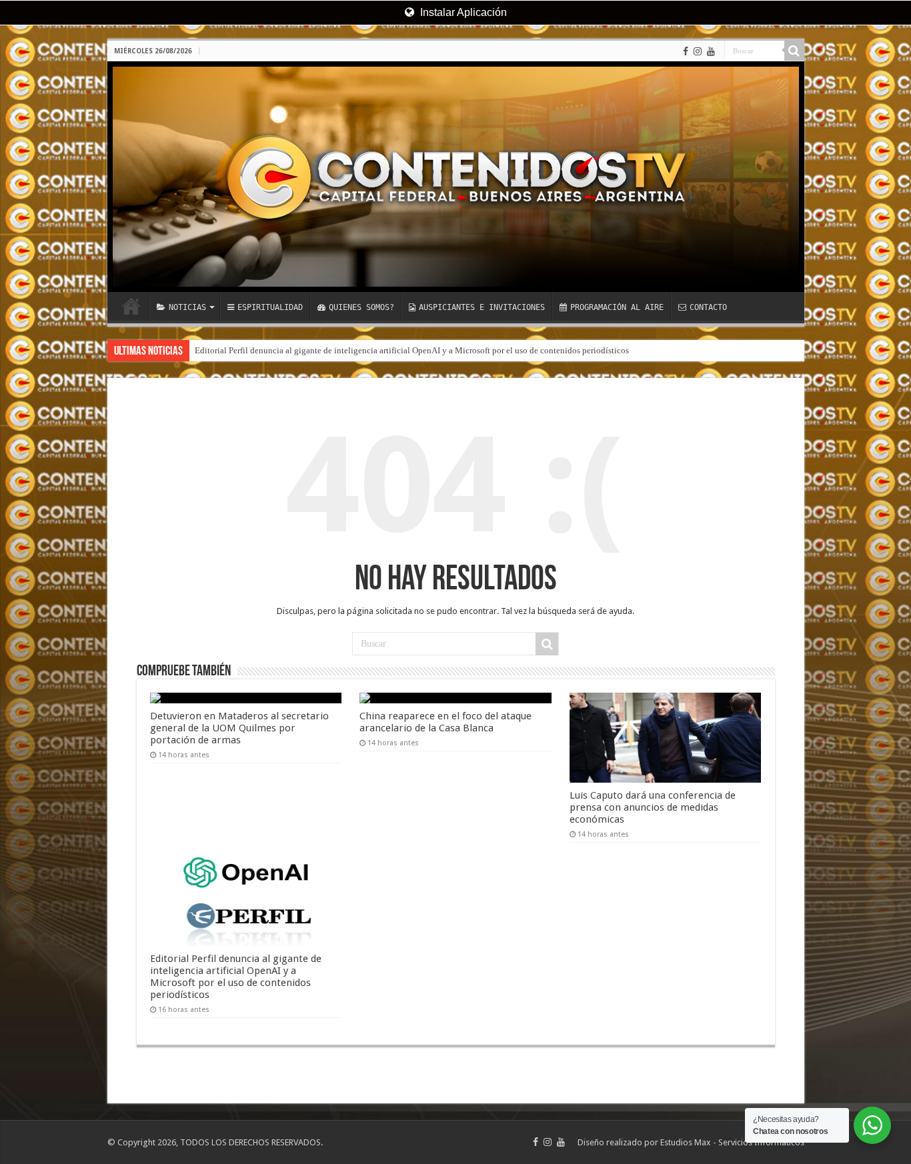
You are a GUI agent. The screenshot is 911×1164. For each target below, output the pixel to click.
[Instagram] (697, 51)
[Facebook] (686, 51)
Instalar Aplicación (462, 12)
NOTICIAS (187, 307)
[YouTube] (711, 51)
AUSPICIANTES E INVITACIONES (482, 307)
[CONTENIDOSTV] (455, 176)
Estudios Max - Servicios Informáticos (732, 1142)
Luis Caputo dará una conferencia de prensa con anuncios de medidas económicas (653, 807)
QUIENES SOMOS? (361, 307)
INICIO (131, 306)
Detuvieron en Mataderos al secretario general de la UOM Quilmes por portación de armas (239, 728)
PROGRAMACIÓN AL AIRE (617, 307)
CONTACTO (708, 307)
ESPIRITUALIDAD (270, 307)
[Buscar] (794, 51)
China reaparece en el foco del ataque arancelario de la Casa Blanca (445, 722)
